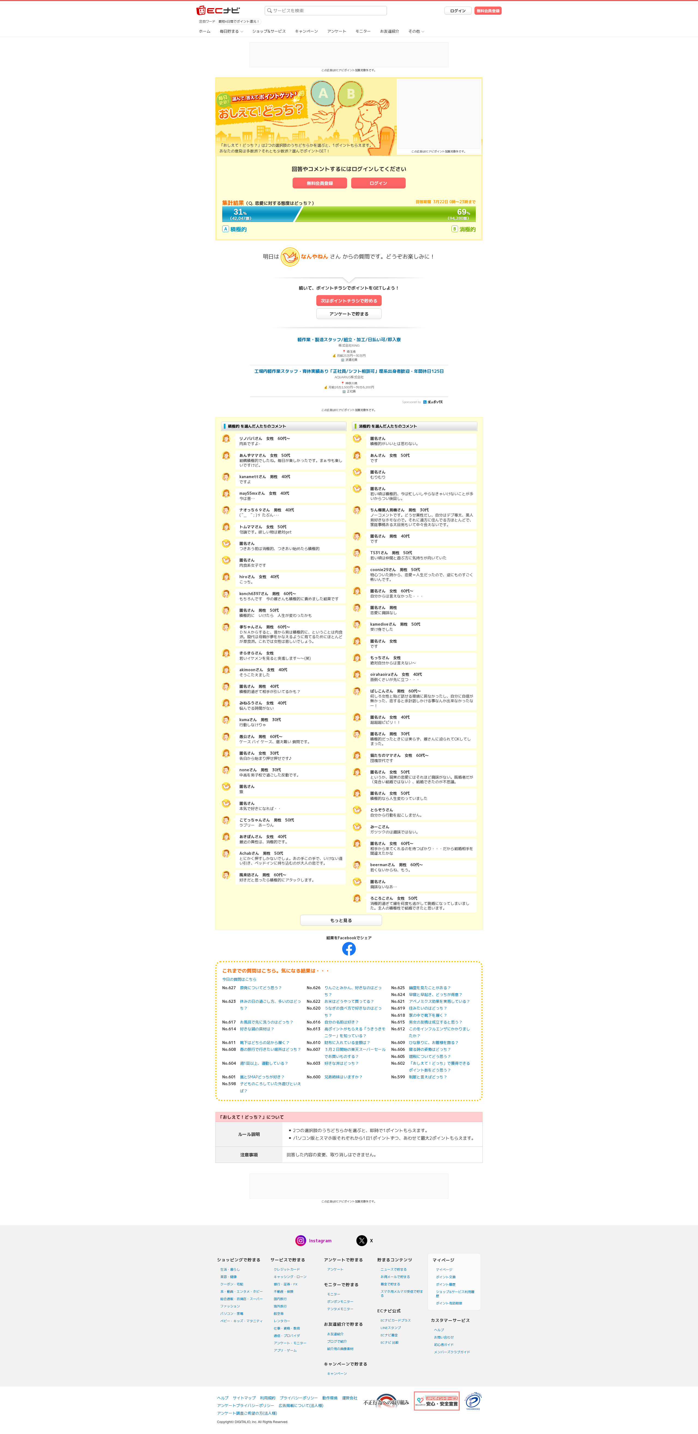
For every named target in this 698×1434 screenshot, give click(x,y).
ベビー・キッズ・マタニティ (241, 1321)
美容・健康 (228, 1276)
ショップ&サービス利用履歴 (455, 1293)
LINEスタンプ (391, 1327)
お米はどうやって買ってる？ (349, 1001)
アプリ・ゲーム (285, 1350)
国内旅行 (280, 1299)
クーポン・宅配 (231, 1284)
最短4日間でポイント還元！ (239, 21)
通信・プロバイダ (287, 1335)
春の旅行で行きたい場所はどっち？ (270, 1049)
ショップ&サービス (269, 31)
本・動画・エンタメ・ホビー (241, 1291)
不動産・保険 (283, 1291)
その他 (414, 31)
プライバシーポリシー (299, 1397)
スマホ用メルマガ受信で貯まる (402, 1293)
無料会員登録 (488, 10)
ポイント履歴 (446, 1284)
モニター (363, 31)
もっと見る (341, 920)
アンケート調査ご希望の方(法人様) (247, 1413)
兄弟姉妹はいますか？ (343, 1076)
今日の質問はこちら (239, 979)
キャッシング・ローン (290, 1276)
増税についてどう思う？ (430, 1056)
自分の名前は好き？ (341, 1022)
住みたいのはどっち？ (428, 1008)
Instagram (320, 1241)
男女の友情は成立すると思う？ (435, 1022)
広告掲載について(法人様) (301, 1405)
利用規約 (267, 1397)
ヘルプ (439, 1330)
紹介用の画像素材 (340, 1348)
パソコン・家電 (231, 1313)
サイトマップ (244, 1397)
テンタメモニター (340, 1309)
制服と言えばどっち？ (428, 1076)
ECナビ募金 (389, 1335)
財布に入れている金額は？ (347, 1042)
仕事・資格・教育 (287, 1328)
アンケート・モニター (290, 1343)
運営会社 (349, 1397)
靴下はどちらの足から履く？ (265, 1042)
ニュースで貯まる (394, 1269)
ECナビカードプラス (396, 1320)
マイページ (444, 1269)
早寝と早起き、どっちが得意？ (435, 994)
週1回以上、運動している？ (264, 1063)
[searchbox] (326, 10)
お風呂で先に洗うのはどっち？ (266, 1022)
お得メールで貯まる (395, 1276)
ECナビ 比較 (390, 1342)
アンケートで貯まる (349, 314)
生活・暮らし (230, 1269)
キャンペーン (306, 31)
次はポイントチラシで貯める (349, 301)
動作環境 (330, 1397)
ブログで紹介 (337, 1341)
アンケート (336, 31)
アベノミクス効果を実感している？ (439, 1001)
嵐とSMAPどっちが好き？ (262, 1076)
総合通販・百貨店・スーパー (241, 1299)
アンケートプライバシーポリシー (245, 1405)
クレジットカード (287, 1269)
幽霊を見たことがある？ (430, 987)
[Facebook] (349, 948)
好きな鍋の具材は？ (257, 1028)
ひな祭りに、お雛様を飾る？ (434, 1042)
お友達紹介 (389, 31)
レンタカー (282, 1321)
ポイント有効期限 (449, 1303)
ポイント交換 (446, 1277)
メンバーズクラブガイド (452, 1352)
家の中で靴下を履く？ (428, 1015)
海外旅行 (280, 1306)
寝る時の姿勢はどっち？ (430, 1049)
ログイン (458, 10)
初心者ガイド (444, 1344)
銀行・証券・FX (285, 1284)
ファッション (230, 1306)
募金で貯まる (390, 1284)
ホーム (204, 31)
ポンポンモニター (340, 1301)
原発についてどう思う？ (261, 987)
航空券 (279, 1313)
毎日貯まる (229, 31)
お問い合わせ (444, 1337)
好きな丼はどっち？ (341, 1063)
